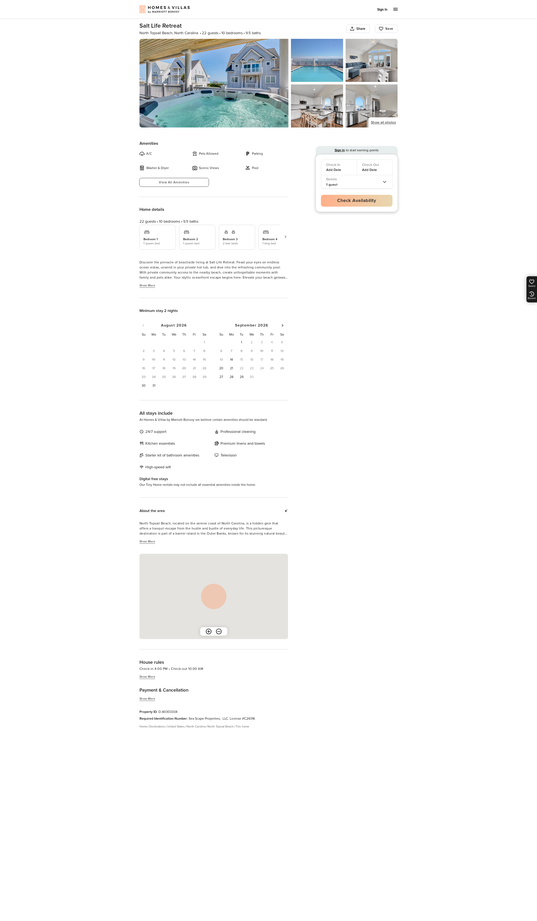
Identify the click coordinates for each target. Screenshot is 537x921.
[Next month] (282, 325)
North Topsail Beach (220, 726)
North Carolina (196, 726)
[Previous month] (143, 325)
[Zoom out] (218, 631)
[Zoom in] (208, 631)
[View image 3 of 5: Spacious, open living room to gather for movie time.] (372, 60)
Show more (147, 285)
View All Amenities (174, 182)
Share (360, 29)
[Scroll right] (285, 236)
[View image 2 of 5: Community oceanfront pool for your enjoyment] (317, 60)
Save (389, 29)
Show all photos (383, 122)
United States (176, 726)
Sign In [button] (382, 9)
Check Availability (356, 200)
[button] (143, 385)
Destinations (157, 726)
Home (143, 726)
